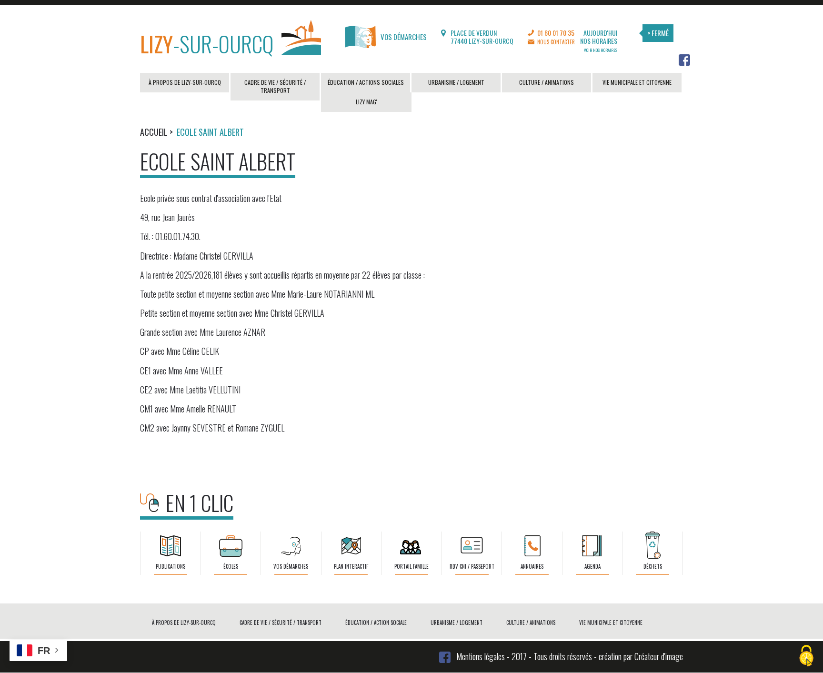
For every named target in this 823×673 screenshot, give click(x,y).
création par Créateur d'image (641, 656)
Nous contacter (556, 42)
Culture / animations (546, 82)
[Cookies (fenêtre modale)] (806, 656)
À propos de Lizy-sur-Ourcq (185, 82)
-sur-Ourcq (206, 43)
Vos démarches (404, 36)
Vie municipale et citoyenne (637, 82)
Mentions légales (480, 656)
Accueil (154, 132)
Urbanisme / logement (456, 82)
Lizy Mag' (366, 102)
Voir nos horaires (600, 50)
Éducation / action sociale (376, 622)
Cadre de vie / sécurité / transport (275, 86)
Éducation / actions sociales (366, 82)
